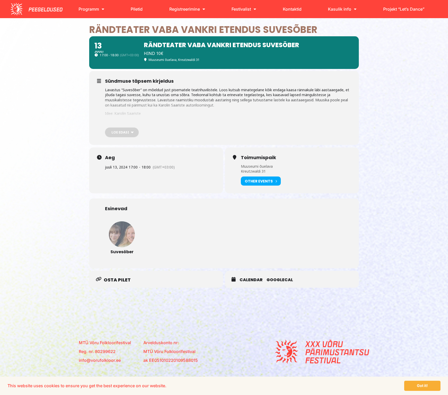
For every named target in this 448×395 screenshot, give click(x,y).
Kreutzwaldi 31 (253, 171)
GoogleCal (280, 280)
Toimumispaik (258, 157)
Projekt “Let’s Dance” (403, 9)
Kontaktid (292, 9)
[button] (168, 386)
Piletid (137, 9)
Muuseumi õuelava (257, 166)
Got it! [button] (422, 385)
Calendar (251, 280)
